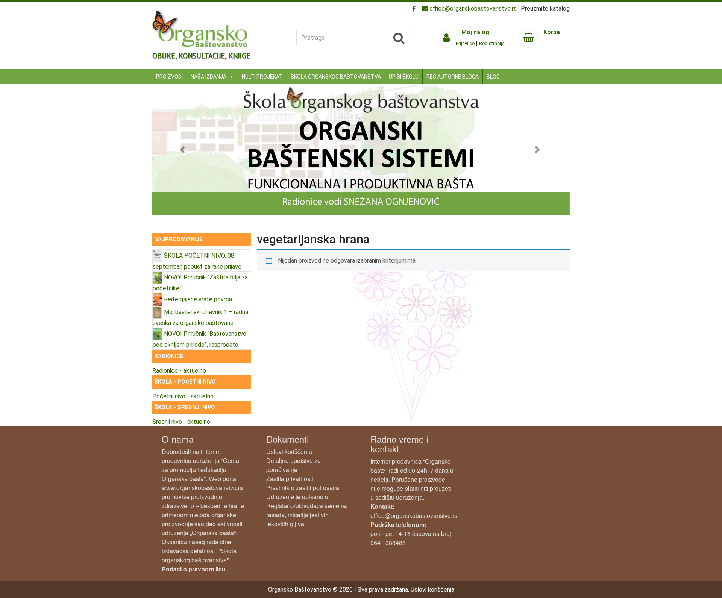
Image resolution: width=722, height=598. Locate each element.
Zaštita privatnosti (289, 478)
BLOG (493, 77)
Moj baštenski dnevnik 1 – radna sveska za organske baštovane (200, 317)
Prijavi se (466, 43)
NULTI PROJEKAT (262, 77)
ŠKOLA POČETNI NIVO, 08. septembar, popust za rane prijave (197, 261)
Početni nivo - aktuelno (183, 396)
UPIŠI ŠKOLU (404, 77)
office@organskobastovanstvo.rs (472, 8)
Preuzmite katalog (545, 8)
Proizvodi (169, 77)
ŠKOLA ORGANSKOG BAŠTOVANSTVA (336, 77)
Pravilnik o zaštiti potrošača (302, 487)
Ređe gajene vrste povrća (198, 299)
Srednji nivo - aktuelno (181, 421)
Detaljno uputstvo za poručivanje (293, 465)
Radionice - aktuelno (179, 370)
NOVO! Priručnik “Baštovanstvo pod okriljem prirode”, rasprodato (199, 339)
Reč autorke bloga (452, 77)
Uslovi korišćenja (289, 451)
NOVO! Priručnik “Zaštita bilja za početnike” (200, 283)
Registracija (492, 43)
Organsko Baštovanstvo (299, 589)
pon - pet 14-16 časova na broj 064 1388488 (410, 533)
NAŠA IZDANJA (208, 77)
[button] (183, 149)
